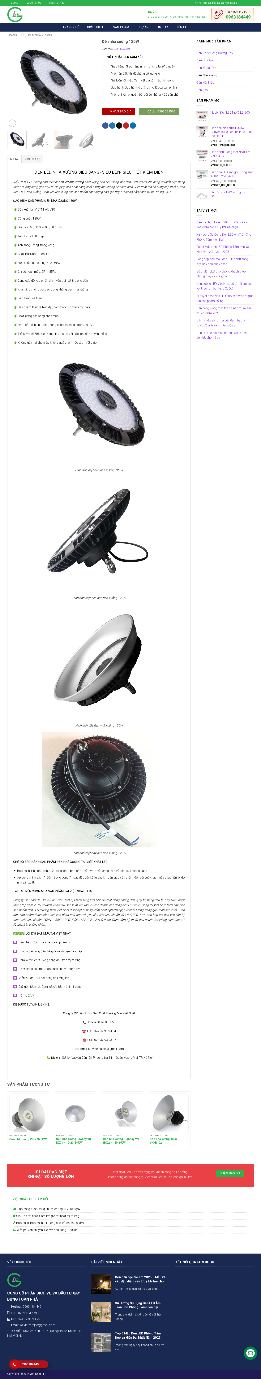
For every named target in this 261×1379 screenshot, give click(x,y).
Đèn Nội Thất (205, 82)
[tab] (14, 159)
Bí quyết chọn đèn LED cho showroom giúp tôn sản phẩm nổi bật (225, 298)
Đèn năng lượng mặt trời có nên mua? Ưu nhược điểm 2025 (223, 310)
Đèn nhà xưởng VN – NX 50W (28, 1139)
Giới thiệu (95, 27)
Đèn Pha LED (205, 90)
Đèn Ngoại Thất (206, 68)
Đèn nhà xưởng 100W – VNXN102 (165, 1140)
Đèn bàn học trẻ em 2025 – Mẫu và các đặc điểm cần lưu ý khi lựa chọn (222, 224)
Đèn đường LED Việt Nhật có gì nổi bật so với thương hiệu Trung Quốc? (223, 286)
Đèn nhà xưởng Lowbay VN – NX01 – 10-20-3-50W (74, 1140)
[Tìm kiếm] (196, 27)
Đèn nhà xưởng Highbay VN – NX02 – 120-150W (122, 1140)
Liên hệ (181, 27)
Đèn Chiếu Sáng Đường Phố (214, 53)
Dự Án (144, 27)
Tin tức (162, 27)
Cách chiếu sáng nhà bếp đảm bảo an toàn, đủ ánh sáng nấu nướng (221, 323)
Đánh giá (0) (32, 159)
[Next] (89, 83)
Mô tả (14, 159)
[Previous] (13, 83)
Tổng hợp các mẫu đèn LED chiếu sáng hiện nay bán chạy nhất (222, 261)
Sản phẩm (121, 27)
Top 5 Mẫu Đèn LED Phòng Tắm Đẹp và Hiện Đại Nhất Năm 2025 (222, 249)
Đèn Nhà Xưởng (40, 35)
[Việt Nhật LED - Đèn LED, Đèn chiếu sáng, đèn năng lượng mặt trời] (15, 14)
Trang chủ (71, 27)
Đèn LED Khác (205, 60)
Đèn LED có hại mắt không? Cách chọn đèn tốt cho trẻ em (222, 335)
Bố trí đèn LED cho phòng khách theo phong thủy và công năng (221, 274)
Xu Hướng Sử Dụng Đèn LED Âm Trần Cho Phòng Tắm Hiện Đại (223, 237)
